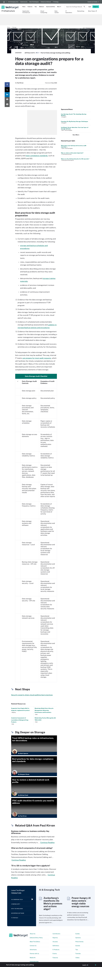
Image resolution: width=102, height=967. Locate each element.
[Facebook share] (7, 84)
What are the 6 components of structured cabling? (31, 848)
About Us (32, 933)
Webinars (41, 6)
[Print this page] (7, 99)
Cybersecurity (23, 1)
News (23, 6)
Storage (14, 27)
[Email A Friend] (7, 104)
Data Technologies (34, 1)
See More (76, 134)
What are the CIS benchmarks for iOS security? (75, 159)
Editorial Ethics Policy (36, 937)
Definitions (56, 945)
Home (8, 27)
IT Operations (68, 11)
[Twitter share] (7, 89)
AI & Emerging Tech (13, 1)
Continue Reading (47, 843)
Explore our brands (92, 1)
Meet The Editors (35, 941)
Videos (77, 957)
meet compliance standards (37, 156)
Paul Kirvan (20, 83)
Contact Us (33, 945)
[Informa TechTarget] (4, 2)
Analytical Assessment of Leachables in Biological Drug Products (19, 720)
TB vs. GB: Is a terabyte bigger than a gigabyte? (30, 866)
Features (30, 6)
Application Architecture (26, 11)
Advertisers (33, 949)
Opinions (78, 937)
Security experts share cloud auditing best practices (32, 695)
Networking (80, 11)
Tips (36, 6)
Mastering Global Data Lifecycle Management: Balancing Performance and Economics (44, 710)
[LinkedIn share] (7, 94)
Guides (77, 933)
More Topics (91, 11)
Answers (55, 941)
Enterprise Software (46, 1)
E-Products (56, 949)
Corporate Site (34, 961)
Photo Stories (79, 941)
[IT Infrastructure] (10, 5)
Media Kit (32, 957)
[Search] (84, 6)
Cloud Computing (43, 11)
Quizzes (77, 945)
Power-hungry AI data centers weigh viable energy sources (81, 902)
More (58, 6)
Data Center (57, 11)
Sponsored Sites (50, 6)
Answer (18, 53)
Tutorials (78, 953)
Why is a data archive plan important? (72, 153)
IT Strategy (56, 1)
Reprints (55, 937)
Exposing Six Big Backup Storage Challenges (74, 121)
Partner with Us (34, 953)
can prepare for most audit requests (36, 358)
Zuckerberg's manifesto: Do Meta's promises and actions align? (53, 903)
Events (55, 953)
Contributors (56, 933)
